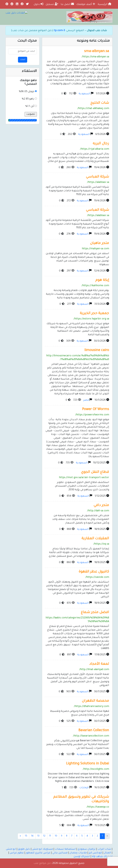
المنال (107, 853)
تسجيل (50, 4)
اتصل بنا (66, 4)
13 (38, 836)
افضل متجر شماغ (95, 612)
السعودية (84, 93)
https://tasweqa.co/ (98, 807)
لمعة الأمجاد (99, 664)
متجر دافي (101, 505)
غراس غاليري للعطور (38, 853)
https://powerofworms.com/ (92, 415)
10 (56, 836)
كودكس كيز (95, 853)
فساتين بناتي (59, 853)
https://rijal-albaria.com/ (94, 149)
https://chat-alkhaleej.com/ (93, 108)
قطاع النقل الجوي (95, 472)
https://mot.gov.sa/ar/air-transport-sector (84, 477)
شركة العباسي (97, 177)
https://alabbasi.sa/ (98, 182)
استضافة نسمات (65, 849)
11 (50, 836)
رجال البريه (101, 144)
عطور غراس (17, 853)
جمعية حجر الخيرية (94, 313)
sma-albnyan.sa (96, 51)
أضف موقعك (84, 4)
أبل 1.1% (29, 106)
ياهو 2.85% (28, 99)
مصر (86, 400)
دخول (37, 4)
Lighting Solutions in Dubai (87, 764)
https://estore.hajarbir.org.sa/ (91, 319)
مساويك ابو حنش (42, 849)
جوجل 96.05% (26, 91)
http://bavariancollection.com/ (91, 736)
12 (44, 836)
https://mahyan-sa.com (95, 248)
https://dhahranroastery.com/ (91, 706)
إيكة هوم (102, 280)
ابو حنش (11, 849)
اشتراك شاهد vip (102, 856)
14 (32, 836)
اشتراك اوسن (82, 856)
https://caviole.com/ (97, 577)
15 (26, 836)
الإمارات (84, 787)
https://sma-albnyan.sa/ (95, 57)
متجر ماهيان (99, 243)
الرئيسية (103, 4)
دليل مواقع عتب (43, 863)
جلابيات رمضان (78, 853)
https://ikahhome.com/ (95, 285)
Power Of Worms (95, 409)
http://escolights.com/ (96, 769)
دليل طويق (24, 849)
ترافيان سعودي (87, 849)
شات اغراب (104, 849)
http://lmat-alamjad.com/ (94, 669)
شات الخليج (99, 103)
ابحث (22, 59)
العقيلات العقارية (95, 539)
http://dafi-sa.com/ (98, 511)
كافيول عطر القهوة (94, 572)
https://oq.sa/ (101, 544)
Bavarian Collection (94, 731)
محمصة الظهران (95, 701)
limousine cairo (97, 350)
